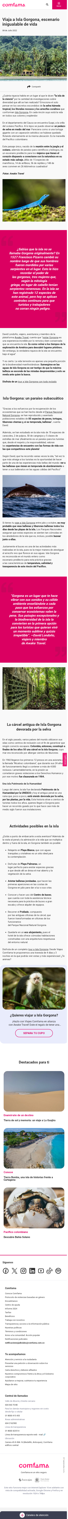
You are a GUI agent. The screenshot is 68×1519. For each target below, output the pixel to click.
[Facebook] (6, 1271)
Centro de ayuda (12, 1305)
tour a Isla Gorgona (38, 949)
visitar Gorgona (50, 337)
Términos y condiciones (16, 1331)
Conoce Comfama (13, 1293)
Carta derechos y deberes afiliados (21, 1370)
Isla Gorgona (21, 112)
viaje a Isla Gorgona (25, 522)
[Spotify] (58, 1271)
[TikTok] (49, 1271)
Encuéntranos (11, 1301)
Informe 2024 (11, 1308)
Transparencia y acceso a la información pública (27, 1324)
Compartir (36, 86)
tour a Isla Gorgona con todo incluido (37, 381)
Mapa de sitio (11, 1384)
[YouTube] (41, 1271)
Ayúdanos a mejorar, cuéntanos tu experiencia (26, 1380)
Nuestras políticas (13, 1327)
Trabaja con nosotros (15, 1320)
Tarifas (8, 1312)
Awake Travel (21, 337)
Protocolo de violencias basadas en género (25, 1297)
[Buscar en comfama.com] (46, 4)
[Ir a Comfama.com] (34, 1467)
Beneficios (10, 1316)
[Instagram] (23, 1271)
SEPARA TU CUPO (34, 1033)
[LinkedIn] (32, 1271)
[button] (14, 5)
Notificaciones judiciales (16, 1339)
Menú (59, 6)
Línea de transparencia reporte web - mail (24, 1434)
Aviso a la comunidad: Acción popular (22, 1335)
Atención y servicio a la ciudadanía (21, 1359)
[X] (14, 1271)
